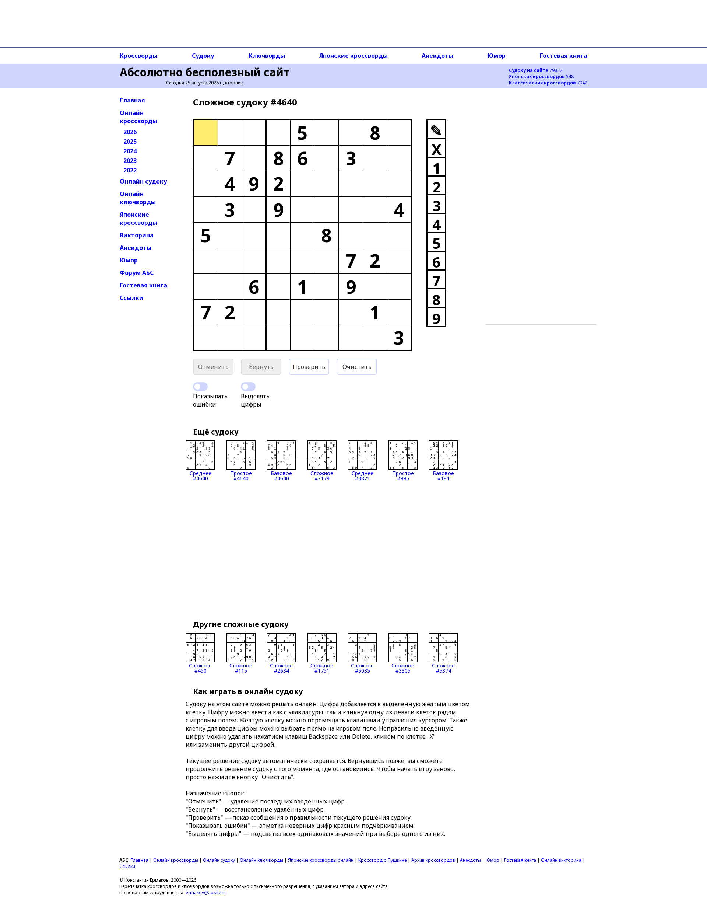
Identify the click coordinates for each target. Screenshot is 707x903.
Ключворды (267, 56)
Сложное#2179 (321, 475)
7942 (548, 83)
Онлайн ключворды (138, 198)
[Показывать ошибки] (200, 386)
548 (541, 76)
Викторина (137, 235)
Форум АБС (137, 273)
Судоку (203, 56)
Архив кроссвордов (433, 860)
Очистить (357, 367)
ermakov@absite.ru (206, 892)
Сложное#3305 (402, 667)
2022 (130, 170)
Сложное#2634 (281, 667)
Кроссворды (139, 56)
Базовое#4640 (281, 475)
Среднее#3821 (362, 475)
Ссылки (131, 298)
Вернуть (261, 367)
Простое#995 (403, 475)
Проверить (309, 367)
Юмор (497, 56)
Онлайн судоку (143, 181)
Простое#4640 (241, 475)
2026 (130, 132)
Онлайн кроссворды (138, 117)
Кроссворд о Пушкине (382, 860)
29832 (535, 70)
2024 (130, 151)
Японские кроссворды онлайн (321, 860)
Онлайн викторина (561, 860)
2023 (130, 161)
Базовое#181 (443, 475)
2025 (130, 141)
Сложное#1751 (321, 667)
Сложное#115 (240, 667)
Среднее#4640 (200, 475)
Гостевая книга (563, 56)
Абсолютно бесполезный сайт (205, 72)
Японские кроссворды (353, 56)
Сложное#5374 (443, 667)
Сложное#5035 (362, 667)
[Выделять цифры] (248, 386)
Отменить (213, 367)
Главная (132, 100)
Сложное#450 (200, 667)
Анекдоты (437, 56)
